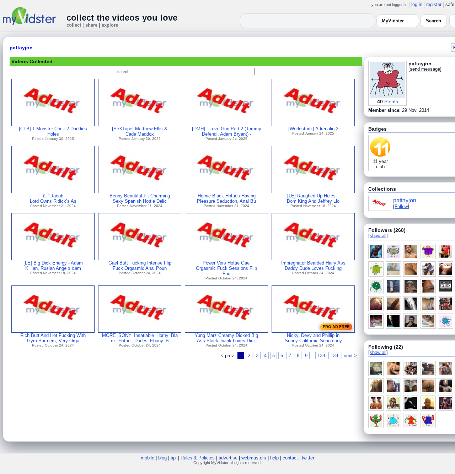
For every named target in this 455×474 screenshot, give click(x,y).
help (274, 458)
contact (290, 458)
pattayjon (21, 47)
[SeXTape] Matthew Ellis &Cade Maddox (139, 131)
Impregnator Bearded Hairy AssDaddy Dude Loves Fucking (313, 265)
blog (162, 458)
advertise (228, 458)
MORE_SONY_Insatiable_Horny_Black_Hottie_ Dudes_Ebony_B (140, 338)
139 (334, 355)
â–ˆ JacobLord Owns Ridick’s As (53, 198)
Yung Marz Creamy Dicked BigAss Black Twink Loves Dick (226, 338)
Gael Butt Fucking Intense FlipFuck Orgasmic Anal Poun (139, 265)
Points (391, 101)
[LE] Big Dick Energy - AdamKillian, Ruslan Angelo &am (53, 265)
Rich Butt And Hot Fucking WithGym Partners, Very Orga (53, 338)
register (433, 4)
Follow (401, 206)
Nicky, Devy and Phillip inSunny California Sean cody (313, 338)
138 (321, 355)
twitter (308, 458)
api (174, 458)
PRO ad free (336, 327)
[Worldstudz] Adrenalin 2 (313, 128)
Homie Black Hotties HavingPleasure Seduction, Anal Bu (226, 198)
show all (378, 235)
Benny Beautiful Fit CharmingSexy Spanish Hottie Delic (139, 198)
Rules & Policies (198, 458)
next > (350, 355)
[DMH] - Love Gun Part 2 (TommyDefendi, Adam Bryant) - (226, 131)
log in (416, 4)
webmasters (253, 458)
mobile (147, 458)
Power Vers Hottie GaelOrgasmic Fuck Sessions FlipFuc (226, 268)
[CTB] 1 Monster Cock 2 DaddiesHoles (53, 131)
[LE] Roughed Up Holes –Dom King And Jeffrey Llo (313, 198)
